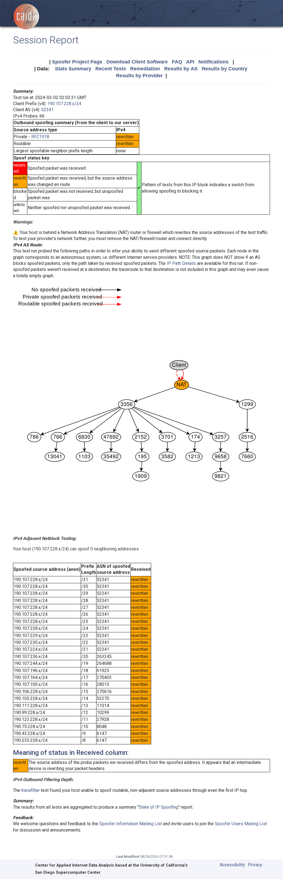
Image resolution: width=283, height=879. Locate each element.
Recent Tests (110, 68)
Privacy (255, 864)
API (190, 62)
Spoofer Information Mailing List (130, 823)
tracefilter (30, 790)
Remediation (145, 68)
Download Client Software (137, 62)
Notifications (213, 62)
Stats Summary (73, 68)
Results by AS (181, 68)
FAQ (177, 62)
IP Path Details (181, 263)
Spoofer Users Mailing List (241, 823)
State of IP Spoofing (158, 807)
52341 (47, 109)
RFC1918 (40, 136)
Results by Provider (139, 75)
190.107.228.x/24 (64, 103)
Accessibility (232, 864)
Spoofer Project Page (77, 62)
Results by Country (224, 68)
